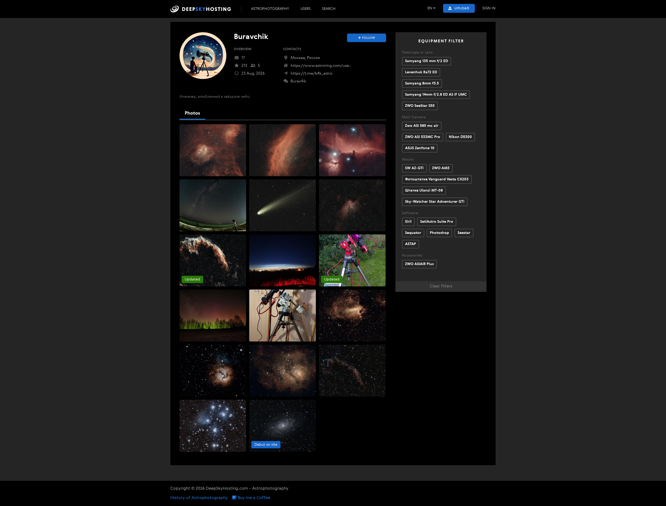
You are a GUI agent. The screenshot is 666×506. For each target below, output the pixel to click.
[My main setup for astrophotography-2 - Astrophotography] (352, 260)
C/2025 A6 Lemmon (268, 184)
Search (329, 9)
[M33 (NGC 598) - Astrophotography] (282, 426)
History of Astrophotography (199, 498)
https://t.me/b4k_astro (311, 73)
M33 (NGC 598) (265, 404)
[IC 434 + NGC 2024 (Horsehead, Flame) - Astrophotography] (352, 150)
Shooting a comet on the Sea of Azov (213, 184)
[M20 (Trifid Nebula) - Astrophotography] (213, 371)
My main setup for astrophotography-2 (355, 239)
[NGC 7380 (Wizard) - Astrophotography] (352, 205)
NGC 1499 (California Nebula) (277, 129)
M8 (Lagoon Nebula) (269, 349)
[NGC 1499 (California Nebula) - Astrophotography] (282, 150)
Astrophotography (270, 9)
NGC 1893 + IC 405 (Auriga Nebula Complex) (219, 129)
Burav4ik (298, 81)
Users (305, 9)
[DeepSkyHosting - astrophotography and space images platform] (205, 9)
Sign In (489, 8)
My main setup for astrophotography (283, 294)
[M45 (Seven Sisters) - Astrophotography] (213, 426)
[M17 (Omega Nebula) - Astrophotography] (352, 315)
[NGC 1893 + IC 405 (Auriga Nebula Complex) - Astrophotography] (213, 150)
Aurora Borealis (194, 294)
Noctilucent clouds (268, 239)
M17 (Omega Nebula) (340, 294)
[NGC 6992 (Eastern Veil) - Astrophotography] (213, 260)
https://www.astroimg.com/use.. (320, 66)
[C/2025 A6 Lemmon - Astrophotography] (282, 205)
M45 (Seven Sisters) (198, 404)
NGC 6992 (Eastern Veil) (202, 239)
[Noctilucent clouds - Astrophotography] (282, 260)
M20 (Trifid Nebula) (198, 349)
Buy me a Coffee (253, 498)
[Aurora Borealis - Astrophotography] (213, 315)
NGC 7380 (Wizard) (338, 184)
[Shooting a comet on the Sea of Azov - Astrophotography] (213, 205)
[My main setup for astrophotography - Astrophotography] (282, 315)
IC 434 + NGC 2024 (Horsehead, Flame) (354, 129)
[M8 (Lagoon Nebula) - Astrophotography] (282, 371)
